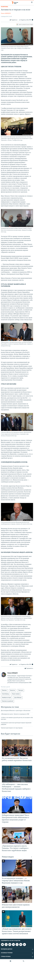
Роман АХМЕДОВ (6, 13)
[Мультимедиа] (10, 961)
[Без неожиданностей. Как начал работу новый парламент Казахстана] (17, 747)
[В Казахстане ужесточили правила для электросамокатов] (17, 894)
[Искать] (23, 961)
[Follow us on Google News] (20, 944)
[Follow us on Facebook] (9, 944)
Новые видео (8, 857)
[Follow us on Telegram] (13, 944)
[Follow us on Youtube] (2, 944)
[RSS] (24, 944)
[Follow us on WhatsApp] (17, 944)
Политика (4, 6)
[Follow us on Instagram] (6, 944)
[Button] (13, 20)
